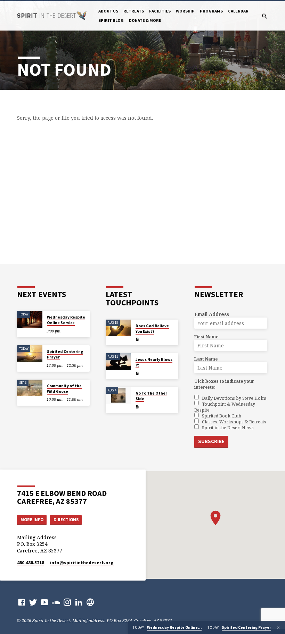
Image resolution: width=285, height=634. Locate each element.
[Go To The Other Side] (118, 395)
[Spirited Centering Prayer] (29, 353)
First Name (206, 337)
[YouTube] (44, 602)
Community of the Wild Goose (64, 388)
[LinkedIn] (78, 602)
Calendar (238, 11)
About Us (108, 11)
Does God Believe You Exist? (152, 328)
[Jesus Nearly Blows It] (118, 361)
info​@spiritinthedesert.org (82, 563)
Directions (66, 519)
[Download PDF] (137, 339)
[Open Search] (264, 16)
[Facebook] (21, 602)
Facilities (160, 11)
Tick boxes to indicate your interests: (224, 384)
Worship (185, 11)
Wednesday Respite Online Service (66, 320)
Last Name (206, 359)
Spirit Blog (111, 20)
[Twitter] (33, 602)
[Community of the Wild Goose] (29, 388)
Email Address (211, 314)
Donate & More (145, 20)
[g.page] (90, 602)
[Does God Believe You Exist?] (118, 328)
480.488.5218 (30, 563)
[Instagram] (67, 602)
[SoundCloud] (55, 602)
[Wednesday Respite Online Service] (29, 319)
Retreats (133, 11)
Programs (211, 11)
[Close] (278, 627)
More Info (32, 519)
